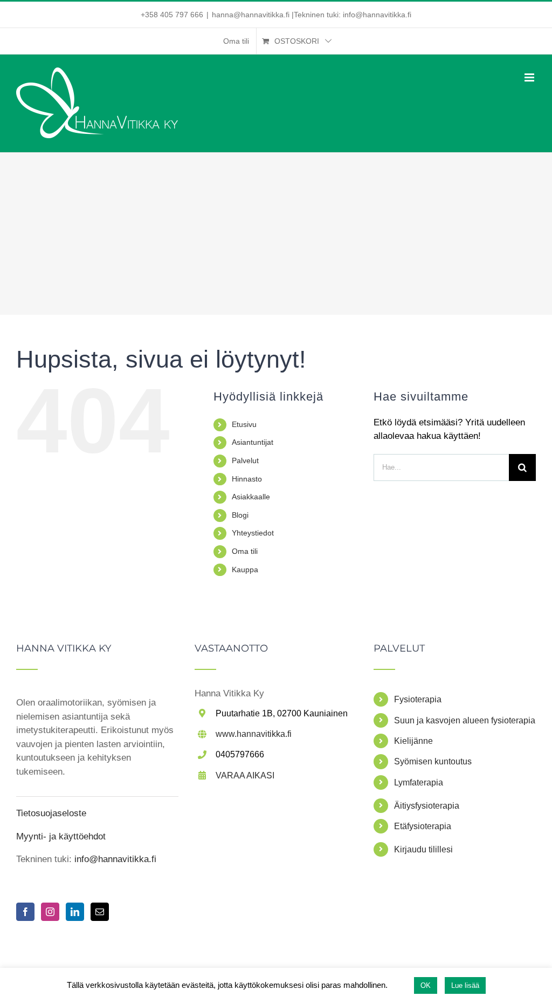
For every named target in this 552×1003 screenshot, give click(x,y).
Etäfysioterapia (422, 826)
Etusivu (244, 424)
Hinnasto (247, 479)
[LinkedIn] (75, 912)
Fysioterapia (417, 699)
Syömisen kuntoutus (433, 761)
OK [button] (425, 985)
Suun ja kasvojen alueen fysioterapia (464, 720)
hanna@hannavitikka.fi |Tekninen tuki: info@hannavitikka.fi (311, 14)
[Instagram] (50, 912)
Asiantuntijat (252, 442)
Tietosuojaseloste (51, 813)
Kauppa (245, 569)
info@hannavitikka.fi (114, 859)
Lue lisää (465, 985)
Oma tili (245, 551)
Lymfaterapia (418, 782)
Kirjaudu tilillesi (423, 849)
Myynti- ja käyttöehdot (61, 836)
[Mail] (100, 912)
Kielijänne (413, 741)
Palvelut (245, 460)
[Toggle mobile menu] (530, 77)
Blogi (240, 515)
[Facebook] (25, 912)
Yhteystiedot (253, 532)
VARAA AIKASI (245, 775)
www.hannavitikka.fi (254, 733)
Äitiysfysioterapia (426, 805)
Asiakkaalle (251, 496)
